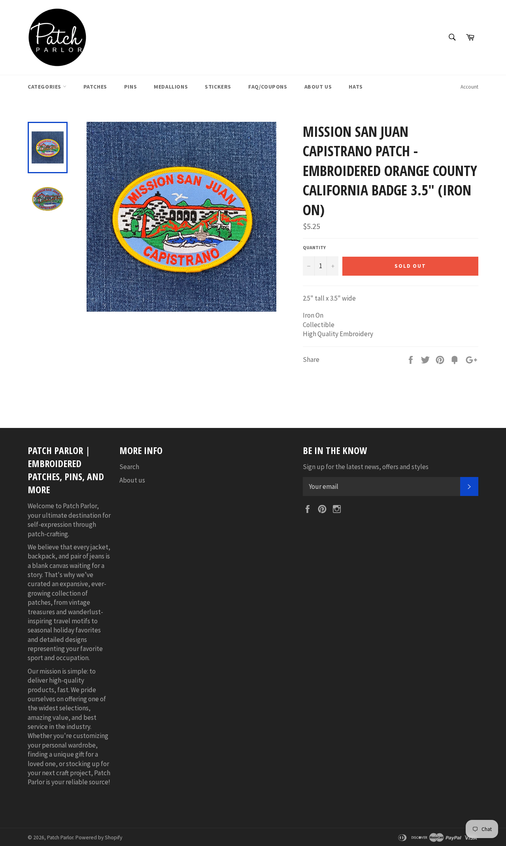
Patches (95, 86)
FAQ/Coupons (267, 86)
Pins (130, 86)
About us (132, 480)
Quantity (314, 247)
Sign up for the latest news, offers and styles (366, 466)
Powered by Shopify (99, 837)
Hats (356, 86)
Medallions (171, 86)
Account (469, 86)
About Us (318, 86)
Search (129, 466)
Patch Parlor (60, 837)
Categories (45, 86)
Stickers (218, 86)
